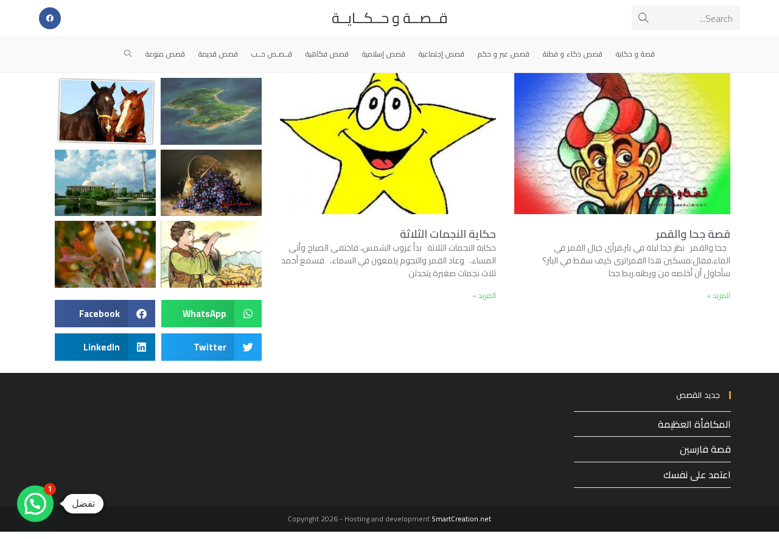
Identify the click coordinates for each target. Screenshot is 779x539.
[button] (211, 313)
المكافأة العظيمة (694, 424)
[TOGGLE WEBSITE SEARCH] (128, 54)
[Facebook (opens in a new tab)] (50, 18)
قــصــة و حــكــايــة (390, 18)
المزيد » (718, 295)
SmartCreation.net (461, 519)
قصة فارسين (705, 449)
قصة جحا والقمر (693, 234)
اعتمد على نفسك (697, 474)
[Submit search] (643, 18)
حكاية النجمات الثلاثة (448, 234)
